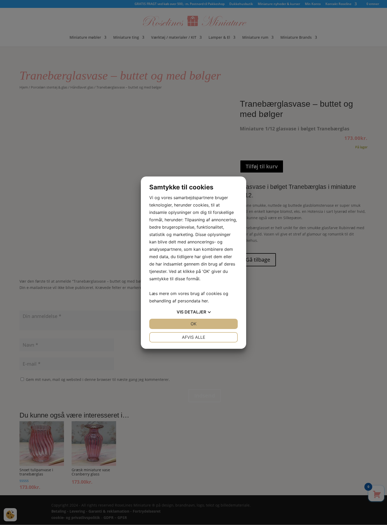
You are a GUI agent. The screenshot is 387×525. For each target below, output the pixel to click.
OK (193, 323)
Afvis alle (193, 337)
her (205, 300)
